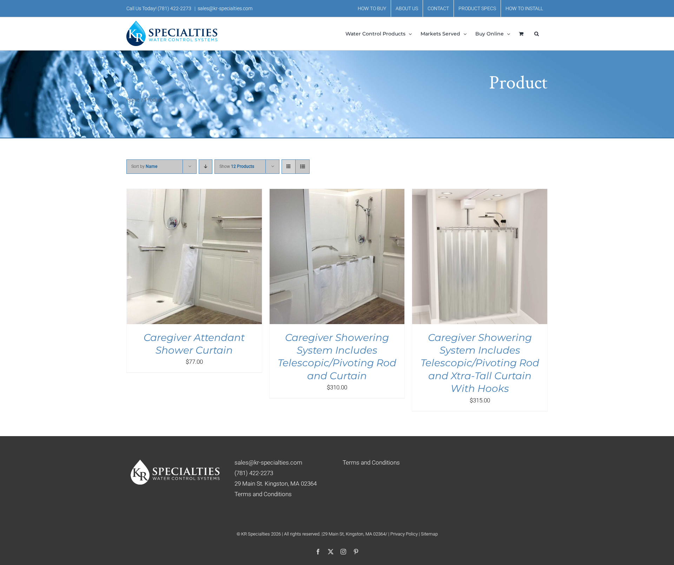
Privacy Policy (404, 534)
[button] (536, 33)
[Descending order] (205, 166)
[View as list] (302, 166)
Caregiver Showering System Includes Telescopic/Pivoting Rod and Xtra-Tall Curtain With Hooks (480, 363)
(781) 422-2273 (174, 8)
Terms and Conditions (263, 494)
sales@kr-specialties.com (225, 8)
